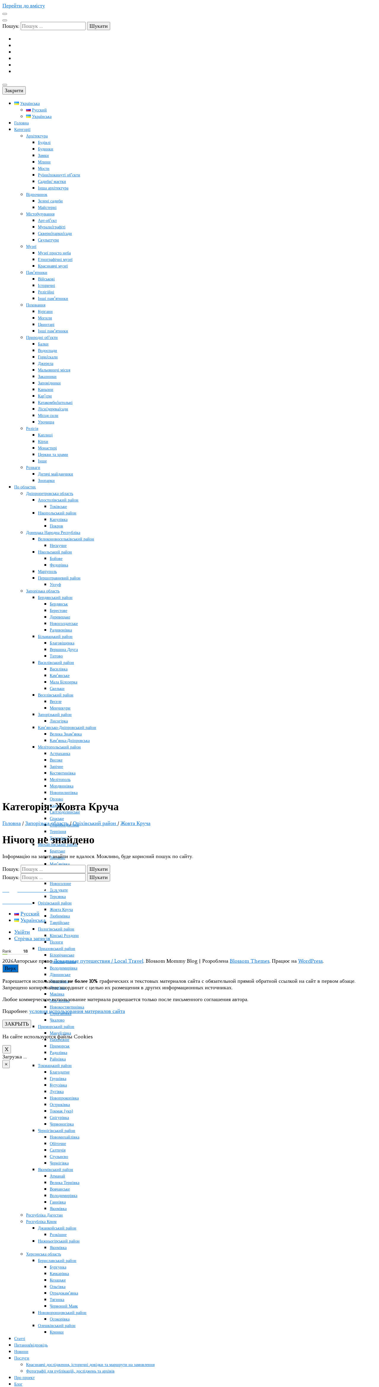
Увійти (22, 932)
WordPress (310, 961)
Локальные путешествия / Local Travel (98, 961)
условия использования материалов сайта (77, 1011)
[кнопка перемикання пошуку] (4, 20)
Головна (21, 123)
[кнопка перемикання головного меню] (4, 85)
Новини (21, 1351)
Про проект (24, 1377)
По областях (25, 487)
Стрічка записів (32, 938)
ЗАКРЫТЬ (17, 1024)
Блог (18, 1384)
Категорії (22, 129)
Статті (19, 1338)
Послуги (21, 1358)
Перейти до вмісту (23, 5)
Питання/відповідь (31, 1345)
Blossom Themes (249, 961)
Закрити (14, 90)
